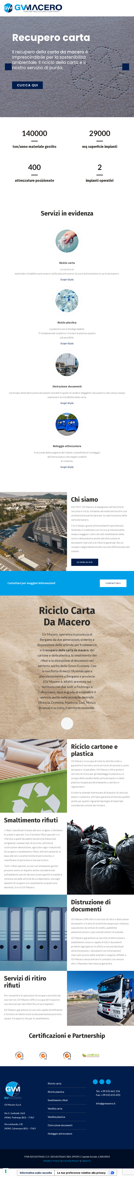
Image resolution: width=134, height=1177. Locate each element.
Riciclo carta (54, 1083)
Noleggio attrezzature (60, 1133)
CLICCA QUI (27, 85)
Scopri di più (67, 279)
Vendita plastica (56, 1116)
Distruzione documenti (60, 1125)
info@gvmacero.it (105, 1103)
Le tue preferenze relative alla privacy (81, 1172)
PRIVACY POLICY (52, 1161)
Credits (86, 1161)
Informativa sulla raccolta (36, 1172)
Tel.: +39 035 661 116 (108, 1091)
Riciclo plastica (56, 1091)
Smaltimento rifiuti (58, 1100)
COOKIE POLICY (71, 1161)
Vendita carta (55, 1108)
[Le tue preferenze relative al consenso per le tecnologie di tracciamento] (6, 1171)
